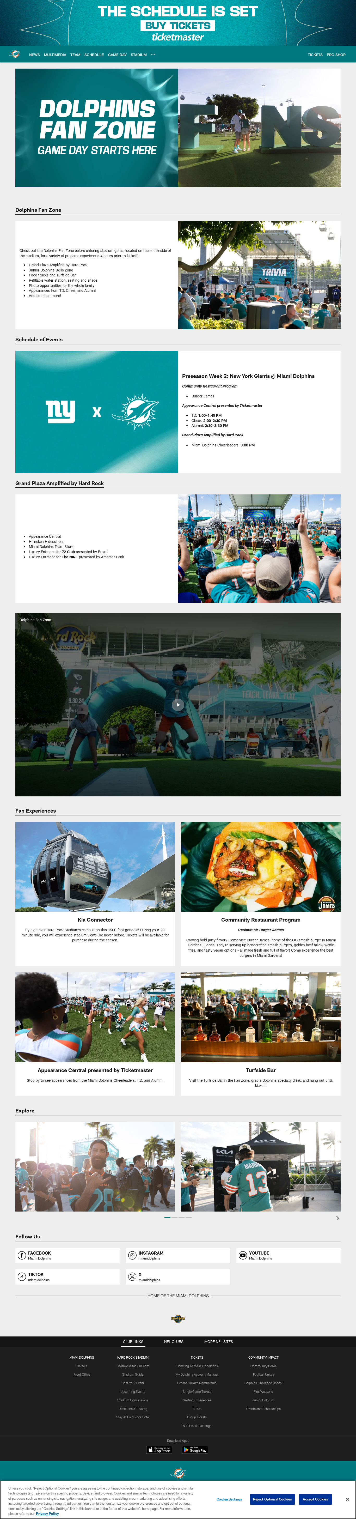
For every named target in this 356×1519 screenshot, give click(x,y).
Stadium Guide (132, 1374)
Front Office (82, 1374)
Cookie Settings (229, 1499)
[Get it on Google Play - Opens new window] (195, 1452)
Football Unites (263, 1374)
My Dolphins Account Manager (197, 1374)
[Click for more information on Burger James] (261, 894)
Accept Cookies (315, 1499)
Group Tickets (197, 1417)
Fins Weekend (263, 1391)
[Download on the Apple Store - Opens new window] (159, 1450)
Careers (82, 1366)
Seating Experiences (197, 1400)
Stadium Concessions (132, 1400)
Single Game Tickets (197, 1391)
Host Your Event (133, 1383)
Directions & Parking (133, 1409)
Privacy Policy (47, 1513)
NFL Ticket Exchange (197, 1425)
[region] (178, 1500)
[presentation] (338, 1218)
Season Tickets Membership (197, 1383)
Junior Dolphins (263, 1400)
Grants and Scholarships (263, 1409)
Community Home (263, 1366)
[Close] (347, 1499)
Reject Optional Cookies (272, 1499)
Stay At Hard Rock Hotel (133, 1417)
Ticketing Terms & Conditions (197, 1366)
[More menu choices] (153, 54)
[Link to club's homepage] (14, 54)
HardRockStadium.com (132, 1366)
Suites (197, 1409)
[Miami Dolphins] (178, 1474)
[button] (178, 705)
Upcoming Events (132, 1391)
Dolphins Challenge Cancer (263, 1383)
